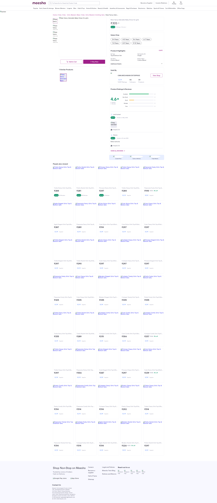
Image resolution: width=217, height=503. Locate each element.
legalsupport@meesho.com (68, 497)
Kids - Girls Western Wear (71, 15)
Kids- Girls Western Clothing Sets (93, 15)
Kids (59, 15)
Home (55, 15)
